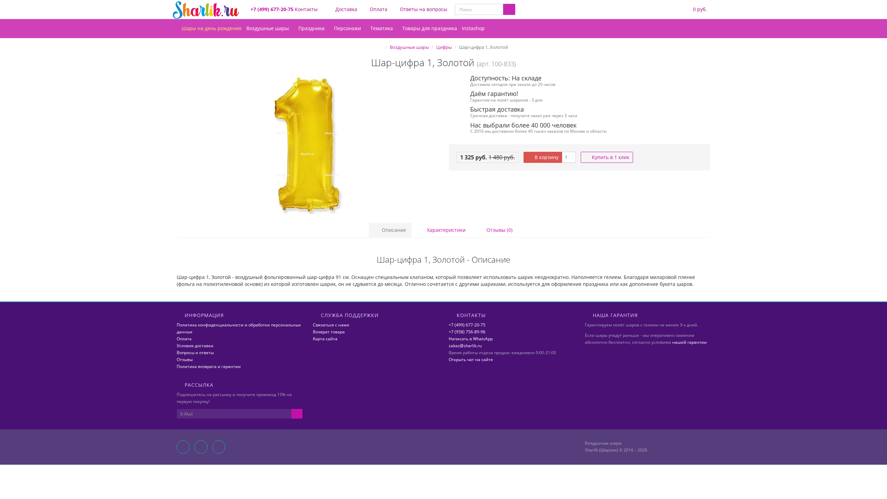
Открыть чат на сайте (471, 359)
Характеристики (445, 230)
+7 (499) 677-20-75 (467, 325)
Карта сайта (325, 339)
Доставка (345, 9)
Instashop (473, 28)
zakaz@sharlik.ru (465, 346)
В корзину (546, 157)
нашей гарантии (689, 342)
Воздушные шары (268, 28)
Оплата (377, 9)
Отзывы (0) (498, 230)
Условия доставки (195, 346)
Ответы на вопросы (422, 9)
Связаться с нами (331, 325)
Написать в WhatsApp (471, 339)
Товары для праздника (429, 28)
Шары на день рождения (210, 28)
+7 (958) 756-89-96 (467, 332)
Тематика (382, 28)
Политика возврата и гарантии (209, 366)
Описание (393, 230)
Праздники (312, 28)
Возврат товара (329, 332)
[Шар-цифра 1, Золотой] (307, 145)
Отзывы (185, 359)
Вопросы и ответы (195, 353)
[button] (695, 9)
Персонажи (348, 28)
